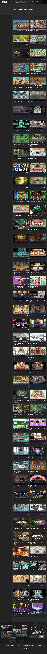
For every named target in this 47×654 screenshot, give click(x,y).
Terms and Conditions (26, 645)
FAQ (15, 645)
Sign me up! (42, 636)
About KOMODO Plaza (10, 645)
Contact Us (19, 645)
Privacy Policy (33, 645)
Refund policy (39, 645)
